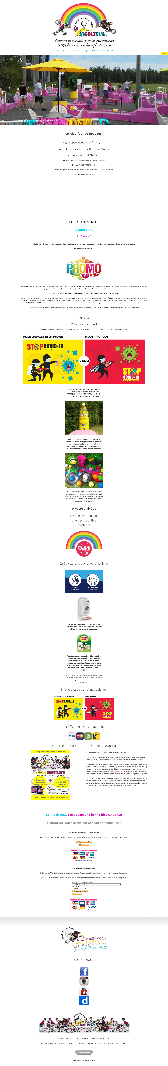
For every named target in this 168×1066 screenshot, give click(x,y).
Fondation (81, 1043)
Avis (117, 1043)
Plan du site (110, 1043)
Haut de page (84, 1052)
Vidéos (102, 51)
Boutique (85, 51)
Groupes (66, 51)
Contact (124, 1043)
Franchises (61, 1043)
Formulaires (90, 1043)
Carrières (53, 1043)
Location (75, 51)
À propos (44, 1043)
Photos (94, 51)
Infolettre (111, 51)
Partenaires (71, 1043)
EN (164, 53)
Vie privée (100, 1043)
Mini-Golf (56, 51)
